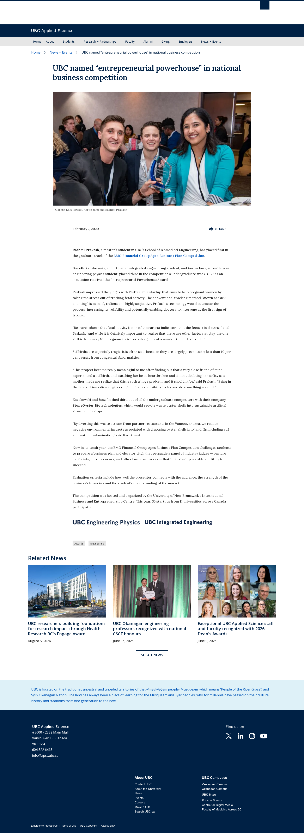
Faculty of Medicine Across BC (222, 809)
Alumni (148, 41)
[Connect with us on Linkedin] (240, 735)
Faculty (130, 41)
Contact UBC (143, 784)
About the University (148, 788)
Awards (78, 543)
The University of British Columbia (40, 12)
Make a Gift (142, 807)
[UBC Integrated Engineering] (178, 522)
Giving (166, 41)
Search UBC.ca (145, 811)
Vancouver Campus (214, 784)
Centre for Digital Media (217, 805)
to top (291, 822)
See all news (152, 655)
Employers (185, 41)
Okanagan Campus (214, 788)
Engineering (97, 543)
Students (69, 41)
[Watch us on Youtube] (263, 735)
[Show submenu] (57, 41)
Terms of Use (68, 825)
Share (220, 229)
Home (37, 41)
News (138, 793)
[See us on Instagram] (252, 735)
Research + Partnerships (100, 41)
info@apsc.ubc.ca (45, 755)
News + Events (211, 41)
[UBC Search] (264, 6)
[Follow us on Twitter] (229, 735)
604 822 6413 (42, 749)
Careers (140, 802)
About (50, 41)
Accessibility (108, 825)
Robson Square (212, 800)
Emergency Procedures (44, 825)
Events (139, 797)
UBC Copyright (88, 825)
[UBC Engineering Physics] (106, 522)
